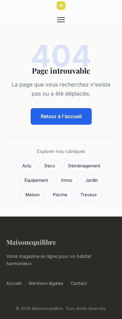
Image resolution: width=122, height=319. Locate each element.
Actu (26, 165)
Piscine (60, 194)
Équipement (36, 180)
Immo (66, 180)
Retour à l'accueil (61, 116)
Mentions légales (46, 283)
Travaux (88, 194)
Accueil (13, 283)
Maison (32, 194)
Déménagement (84, 165)
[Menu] (61, 20)
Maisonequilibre (31, 242)
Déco (49, 165)
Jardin (91, 180)
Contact (79, 283)
